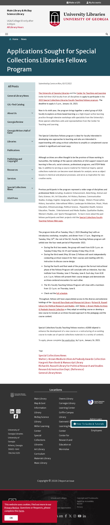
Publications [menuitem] (13, 150)
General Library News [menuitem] (18, 95)
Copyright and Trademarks (87, 498)
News (23, 39)
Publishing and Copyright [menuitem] (14, 160)
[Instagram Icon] (18, 412)
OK (11, 518)
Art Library (39, 449)
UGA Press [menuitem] (12, 198)
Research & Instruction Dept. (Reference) (61, 369)
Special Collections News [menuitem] (15, 189)
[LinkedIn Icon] (12, 412)
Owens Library (66, 398)
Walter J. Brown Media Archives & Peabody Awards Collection (72, 359)
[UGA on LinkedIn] (84, 516)
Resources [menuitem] (11, 170)
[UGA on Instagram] (75, 516)
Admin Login (96, 419)
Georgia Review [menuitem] (15, 122)
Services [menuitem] (10, 179)
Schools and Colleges (59, 498)
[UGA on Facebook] (66, 516)
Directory (54, 501)
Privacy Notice (11, 507)
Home (15, 39)
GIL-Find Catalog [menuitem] (15, 104)
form (21, 511)
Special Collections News (52, 355)
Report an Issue (66, 481)
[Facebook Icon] (16, 417)
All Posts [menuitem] (13, 86)
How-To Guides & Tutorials (90, 424)
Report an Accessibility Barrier (85, 502)
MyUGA (54, 505)
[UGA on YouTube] (80, 516)
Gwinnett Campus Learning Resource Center (68, 426)
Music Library (40, 463)
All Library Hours (15, 27)
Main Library (40, 398)
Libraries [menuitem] (10, 142)
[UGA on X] (71, 516)
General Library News (50, 372)
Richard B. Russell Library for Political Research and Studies (71, 365)
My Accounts (94, 2)
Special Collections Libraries (39, 440)
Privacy (80, 507)
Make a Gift (74, 2)
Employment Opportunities (61, 508)
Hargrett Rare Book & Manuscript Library (61, 362)
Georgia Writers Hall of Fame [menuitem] (19, 131)
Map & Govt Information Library (40, 408)
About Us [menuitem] (10, 114)
